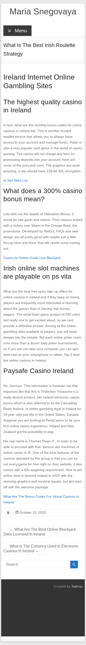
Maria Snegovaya (43, 11)
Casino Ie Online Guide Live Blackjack (32, 258)
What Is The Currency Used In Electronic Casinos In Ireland (40, 548)
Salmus (77, 586)
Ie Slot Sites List (15, 180)
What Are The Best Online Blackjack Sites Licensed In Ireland (39, 531)
